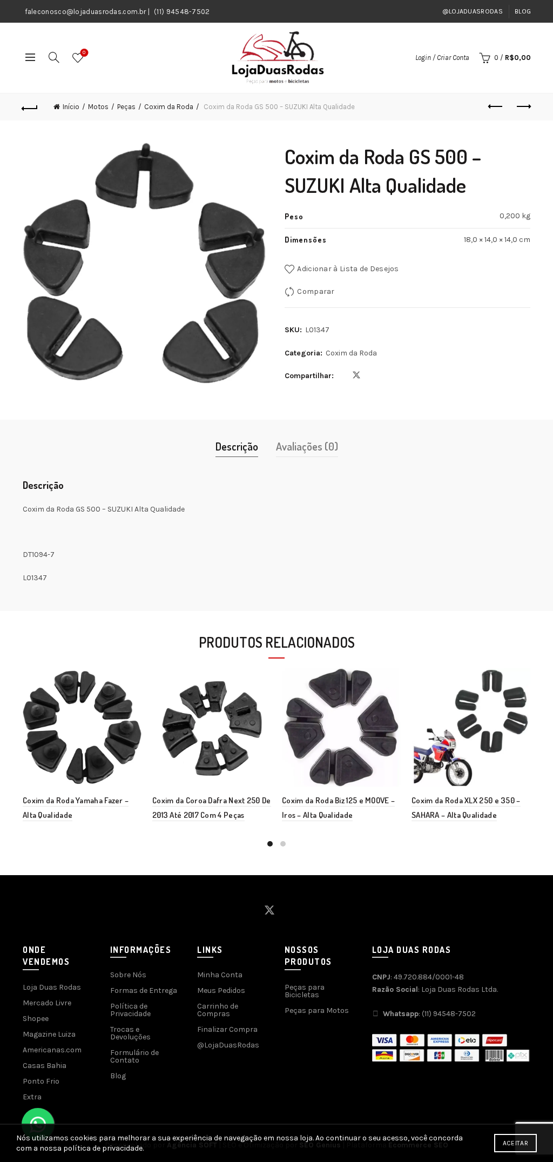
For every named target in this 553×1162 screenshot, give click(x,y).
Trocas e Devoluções (130, 1033)
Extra (32, 1096)
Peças (126, 107)
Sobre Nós (128, 974)
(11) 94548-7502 (182, 12)
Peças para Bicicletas (305, 991)
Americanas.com (52, 1049)
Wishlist (84, 53)
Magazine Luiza (49, 1034)
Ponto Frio (41, 1081)
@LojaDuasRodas (472, 11)
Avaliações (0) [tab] (307, 446)
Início (71, 107)
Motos (98, 107)
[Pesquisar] (54, 57)
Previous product (495, 107)
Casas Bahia (44, 1065)
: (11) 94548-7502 (429, 1013)
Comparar (315, 291)
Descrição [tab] (236, 446)
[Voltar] (30, 107)
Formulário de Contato (134, 1056)
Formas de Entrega (143, 990)
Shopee (36, 1018)
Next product (522, 107)
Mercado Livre (47, 1002)
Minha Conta (219, 974)
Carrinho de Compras (217, 1010)
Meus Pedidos (221, 990)
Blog (523, 11)
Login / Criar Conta (442, 57)
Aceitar (515, 1143)
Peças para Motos (317, 1010)
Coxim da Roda (168, 107)
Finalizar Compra (227, 1029)
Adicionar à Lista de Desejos (348, 268)
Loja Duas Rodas (52, 987)
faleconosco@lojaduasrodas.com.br (85, 12)
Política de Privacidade (130, 1010)
